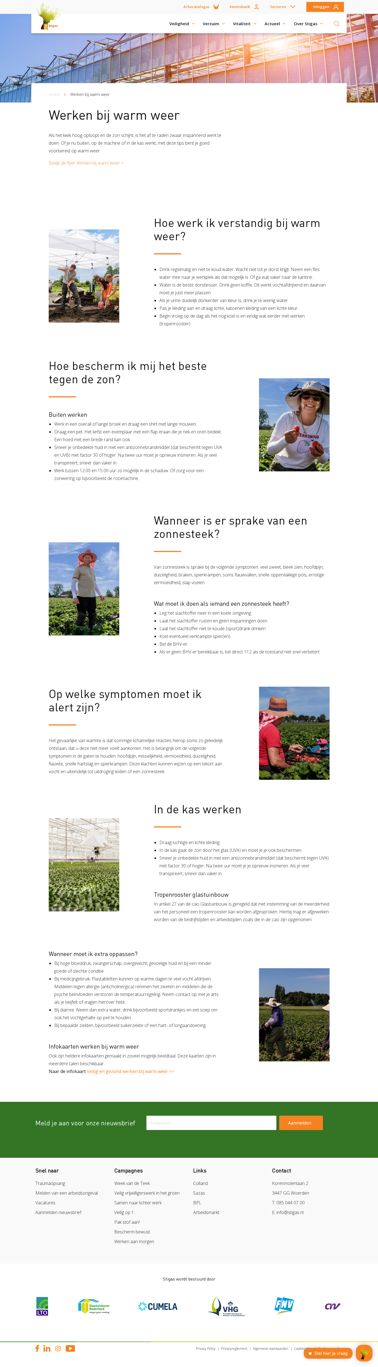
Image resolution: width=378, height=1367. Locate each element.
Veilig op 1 (124, 1212)
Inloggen (321, 7)
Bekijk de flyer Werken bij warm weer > (86, 163)
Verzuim (211, 23)
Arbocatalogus (196, 6)
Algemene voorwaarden (270, 1348)
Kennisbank (240, 6)
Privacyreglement (234, 1348)
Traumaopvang (50, 1183)
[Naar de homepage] (50, 23)
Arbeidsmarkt (206, 1212)
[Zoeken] (337, 23)
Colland (200, 1183)
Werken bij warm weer (90, 94)
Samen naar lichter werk (138, 1203)
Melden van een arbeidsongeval (66, 1193)
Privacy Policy (206, 1348)
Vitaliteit (242, 23)
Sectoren (278, 6)
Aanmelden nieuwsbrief (58, 1212)
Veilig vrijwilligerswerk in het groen (147, 1193)
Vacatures (45, 1203)
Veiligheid (179, 23)
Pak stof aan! (127, 1222)
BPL (197, 1203)
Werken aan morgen (134, 1241)
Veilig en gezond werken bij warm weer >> (130, 1071)
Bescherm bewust (132, 1232)
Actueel (272, 23)
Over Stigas (305, 23)
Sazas (199, 1193)
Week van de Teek (132, 1183)
